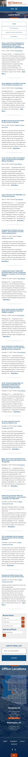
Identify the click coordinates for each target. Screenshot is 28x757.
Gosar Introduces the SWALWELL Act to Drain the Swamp (13, 195)
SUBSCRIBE (14, 658)
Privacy (5, 741)
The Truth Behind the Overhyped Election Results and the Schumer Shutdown (13, 538)
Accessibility (13, 741)
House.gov (14, 744)
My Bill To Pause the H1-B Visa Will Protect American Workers (13, 121)
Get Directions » (14, 718)
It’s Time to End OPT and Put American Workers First (11, 422)
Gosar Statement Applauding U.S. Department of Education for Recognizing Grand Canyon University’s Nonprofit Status (12, 385)
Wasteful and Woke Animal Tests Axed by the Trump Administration (13, 575)
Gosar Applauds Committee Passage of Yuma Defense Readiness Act (14, 84)
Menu (14, 9)
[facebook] (12, 750)
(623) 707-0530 (14, 716)
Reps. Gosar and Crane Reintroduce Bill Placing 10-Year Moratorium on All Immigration (14, 460)
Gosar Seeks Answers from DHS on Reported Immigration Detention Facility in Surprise (13, 310)
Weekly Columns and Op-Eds (14, 32)
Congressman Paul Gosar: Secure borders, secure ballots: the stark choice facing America (13, 231)
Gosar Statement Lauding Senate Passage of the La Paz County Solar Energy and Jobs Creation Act (13, 347)
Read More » (16, 148)
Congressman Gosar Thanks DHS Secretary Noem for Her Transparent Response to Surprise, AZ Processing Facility (14, 273)
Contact (22, 741)
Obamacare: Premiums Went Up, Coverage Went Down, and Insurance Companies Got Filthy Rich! (14, 497)
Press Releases (14, 28)
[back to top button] (14, 755)
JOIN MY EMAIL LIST (14, 646)
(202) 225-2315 (14, 729)
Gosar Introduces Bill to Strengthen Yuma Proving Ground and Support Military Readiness (13, 159)
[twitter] (15, 750)
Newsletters (14, 36)
